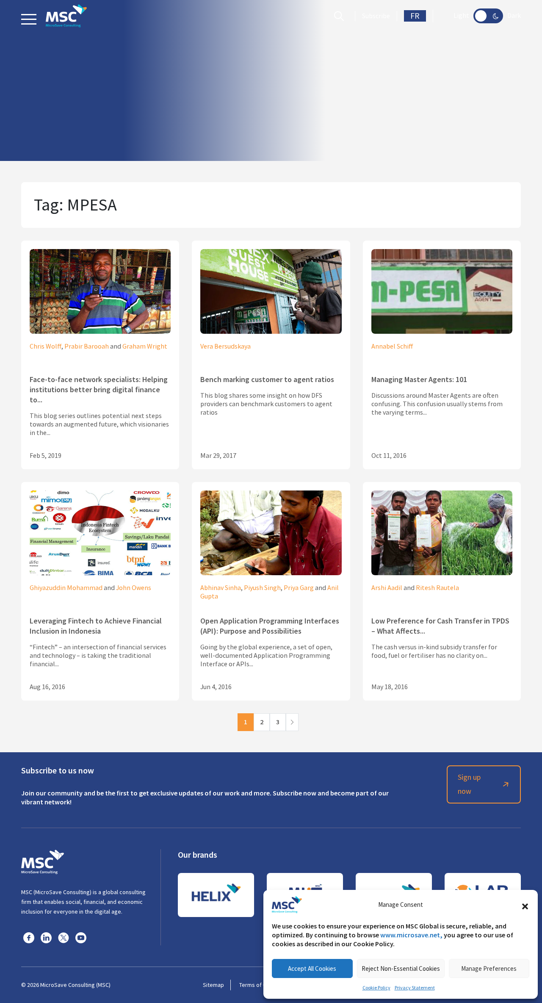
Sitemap (213, 985)
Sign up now (469, 784)
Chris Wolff (45, 346)
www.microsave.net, (411, 935)
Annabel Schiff (392, 346)
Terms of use (255, 985)
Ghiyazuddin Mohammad (66, 588)
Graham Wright (144, 346)
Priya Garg (299, 588)
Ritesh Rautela (437, 588)
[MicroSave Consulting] (42, 860)
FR (415, 16)
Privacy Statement (415, 987)
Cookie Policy (376, 987)
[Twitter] (63, 937)
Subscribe (376, 16)
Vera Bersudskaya (225, 346)
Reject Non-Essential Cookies (401, 968)
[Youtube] (80, 937)
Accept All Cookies (312, 968)
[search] (341, 16)
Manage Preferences (489, 968)
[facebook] (28, 937)
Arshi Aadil (386, 588)
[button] (525, 904)
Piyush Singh (262, 588)
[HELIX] (216, 895)
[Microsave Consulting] (66, 16)
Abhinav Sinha (220, 588)
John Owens (133, 588)
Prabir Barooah (86, 346)
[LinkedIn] (46, 937)
